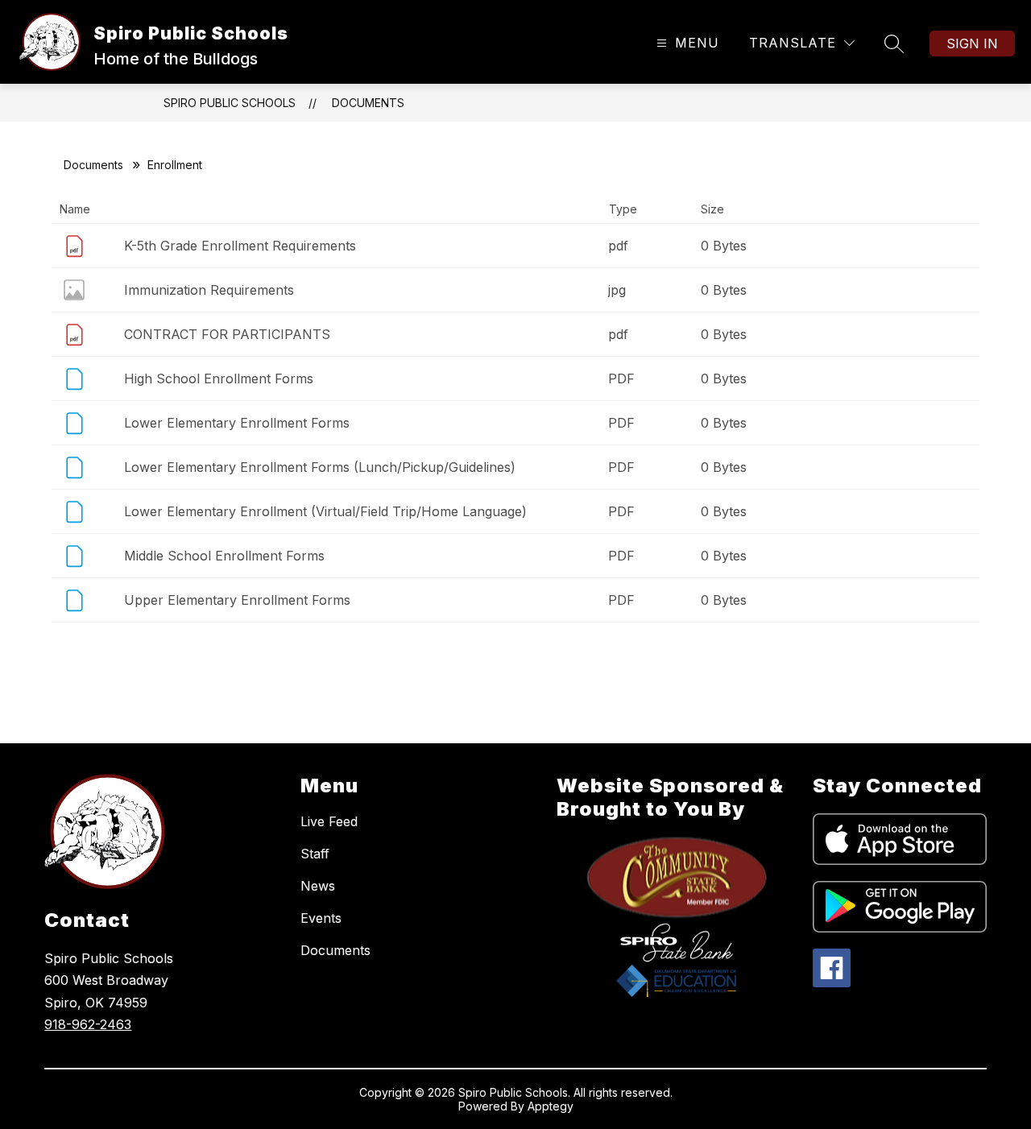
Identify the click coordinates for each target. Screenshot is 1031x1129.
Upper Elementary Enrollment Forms (237, 600)
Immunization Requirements (209, 290)
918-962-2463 (87, 1024)
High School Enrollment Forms (218, 378)
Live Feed (329, 821)
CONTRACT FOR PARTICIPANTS (227, 334)
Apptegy (550, 1106)
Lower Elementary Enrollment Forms (237, 423)
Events (321, 918)
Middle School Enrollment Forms (224, 556)
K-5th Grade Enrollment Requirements (240, 246)
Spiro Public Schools (230, 103)
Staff (314, 854)
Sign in (972, 43)
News (317, 886)
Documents (368, 103)
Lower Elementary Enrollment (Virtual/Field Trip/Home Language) (325, 511)
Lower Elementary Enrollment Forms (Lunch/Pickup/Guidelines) (320, 467)
